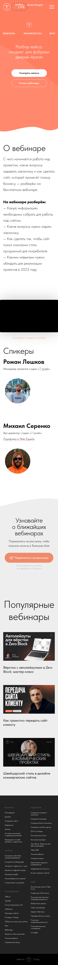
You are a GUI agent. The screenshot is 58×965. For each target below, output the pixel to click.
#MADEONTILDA (33, 33)
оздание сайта (12, 821)
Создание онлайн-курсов (41, 827)
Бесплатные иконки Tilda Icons (40, 888)
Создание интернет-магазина (39, 813)
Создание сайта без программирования (13, 857)
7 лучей (43, 368)
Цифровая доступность (40, 869)
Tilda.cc (8, 896)
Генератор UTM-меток (40, 893)
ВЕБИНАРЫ (9, 33)
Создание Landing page (14, 862)
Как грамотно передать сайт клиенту (25, 722)
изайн (8, 817)
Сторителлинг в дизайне (14, 883)
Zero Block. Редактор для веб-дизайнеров (40, 845)
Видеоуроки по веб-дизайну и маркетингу (13, 841)
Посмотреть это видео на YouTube (29, 338)
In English (34, 932)
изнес (8, 829)
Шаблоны (8, 909)
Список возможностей (14, 905)
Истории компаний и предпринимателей (13, 834)
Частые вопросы (11, 938)
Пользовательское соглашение (38, 927)
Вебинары (9, 930)
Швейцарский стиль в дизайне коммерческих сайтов (26, 775)
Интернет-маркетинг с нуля (16, 866)
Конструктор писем (38, 835)
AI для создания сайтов (40, 873)
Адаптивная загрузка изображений (39, 863)
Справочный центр (12, 942)
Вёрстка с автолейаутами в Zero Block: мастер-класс (27, 670)
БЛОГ (52, 33)
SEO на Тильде (37, 831)
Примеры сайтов (11, 913)
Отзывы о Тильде (11, 917)
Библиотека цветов (38, 903)
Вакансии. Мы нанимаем (15, 934)
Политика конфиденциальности (39, 921)
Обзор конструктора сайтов (16, 921)
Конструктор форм (38, 840)
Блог (6, 926)
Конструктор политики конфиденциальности (40, 898)
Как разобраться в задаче (15, 878)
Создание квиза (37, 858)
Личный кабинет (37, 854)
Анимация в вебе (11, 874)
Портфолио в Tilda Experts (18, 439)
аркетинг (10, 825)
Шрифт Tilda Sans (38, 912)
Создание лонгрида (38, 819)
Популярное (10, 812)
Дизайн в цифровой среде (15, 870)
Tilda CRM (35, 850)
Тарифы (8, 901)
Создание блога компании (41, 823)
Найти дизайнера (38, 907)
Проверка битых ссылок (40, 916)
